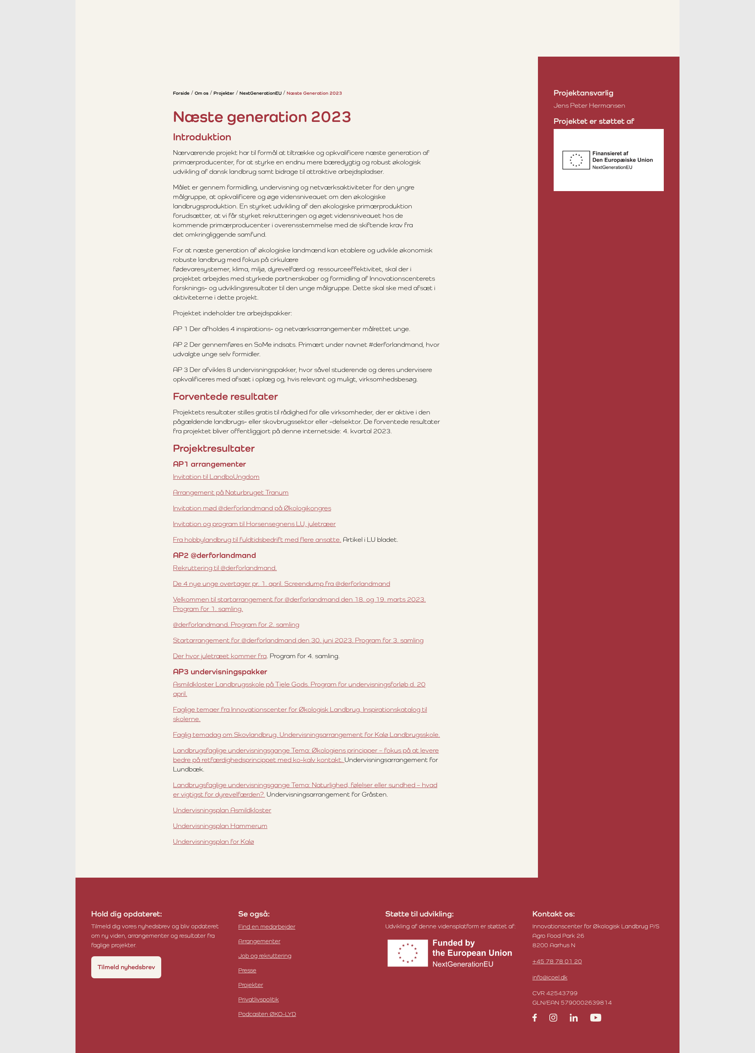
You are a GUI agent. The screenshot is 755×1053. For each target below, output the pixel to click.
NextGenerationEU (260, 93)
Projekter (224, 93)
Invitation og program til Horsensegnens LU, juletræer (254, 524)
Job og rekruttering (264, 955)
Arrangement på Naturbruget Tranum (231, 492)
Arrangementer (259, 941)
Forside (181, 93)
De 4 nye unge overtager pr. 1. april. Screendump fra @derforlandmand (281, 583)
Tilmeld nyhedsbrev (126, 967)
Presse (247, 970)
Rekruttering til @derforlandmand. (225, 568)
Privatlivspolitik (258, 999)
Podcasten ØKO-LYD (267, 1014)
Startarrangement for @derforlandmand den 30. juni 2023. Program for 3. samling (298, 640)
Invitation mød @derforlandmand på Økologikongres (252, 508)
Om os (201, 93)
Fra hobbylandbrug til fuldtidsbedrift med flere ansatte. (257, 539)
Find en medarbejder (266, 926)
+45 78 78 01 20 (557, 961)
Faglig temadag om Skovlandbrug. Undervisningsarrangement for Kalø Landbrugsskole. (306, 734)
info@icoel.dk (549, 977)
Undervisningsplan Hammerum (220, 826)
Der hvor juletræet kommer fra (220, 656)
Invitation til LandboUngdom (216, 476)
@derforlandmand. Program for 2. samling (236, 624)
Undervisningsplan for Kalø (213, 841)
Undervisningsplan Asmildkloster (222, 810)
